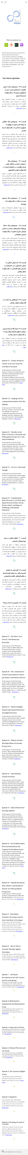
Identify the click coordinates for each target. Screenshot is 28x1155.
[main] (14, 40)
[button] (2, 2)
